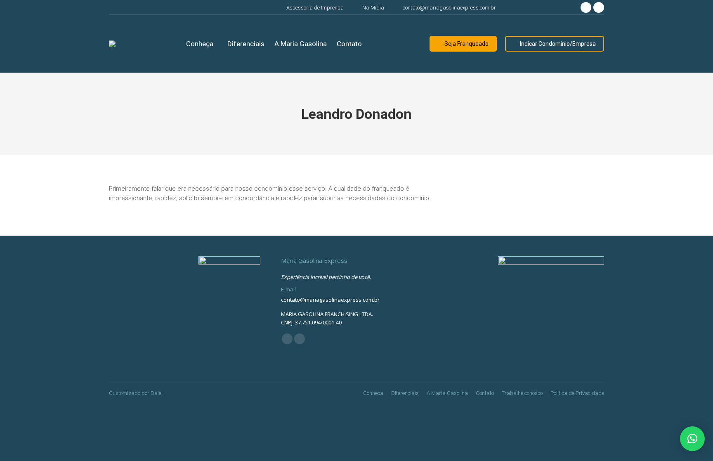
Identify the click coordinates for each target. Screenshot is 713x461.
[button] (692, 438)
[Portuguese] (552, 6)
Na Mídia (373, 8)
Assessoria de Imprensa (315, 8)
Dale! (157, 393)
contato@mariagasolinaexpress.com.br (449, 8)
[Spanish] (568, 6)
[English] (560, 6)
